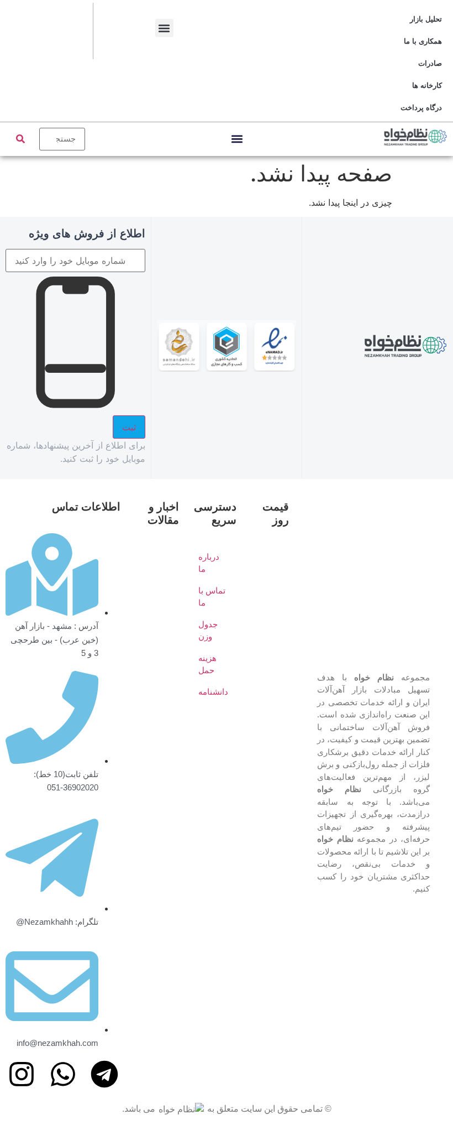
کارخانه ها (427, 85)
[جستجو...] (62, 139)
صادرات (430, 63)
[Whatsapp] (63, 1074)
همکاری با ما (423, 41)
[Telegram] (104, 1074)
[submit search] (20, 139)
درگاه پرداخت (421, 107)
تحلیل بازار (426, 19)
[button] (164, 28)
